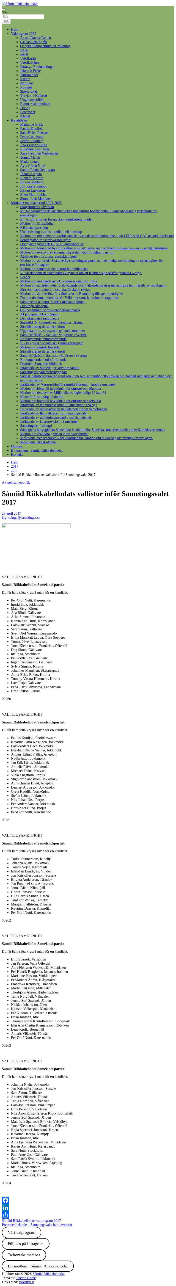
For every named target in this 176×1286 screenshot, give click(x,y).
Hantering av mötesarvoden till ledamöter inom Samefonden (63, 409)
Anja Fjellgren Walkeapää (39, 153)
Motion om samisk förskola (40, 347)
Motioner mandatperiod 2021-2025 (36, 203)
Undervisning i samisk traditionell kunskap (51, 232)
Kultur (25, 79)
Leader (25, 277)
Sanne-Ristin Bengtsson (37, 170)
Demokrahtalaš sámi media (39, 318)
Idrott (24, 54)
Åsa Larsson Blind (33, 145)
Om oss (16, 446)
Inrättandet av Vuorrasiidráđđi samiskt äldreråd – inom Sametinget (68, 384)
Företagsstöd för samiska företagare (45, 240)
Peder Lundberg (32, 141)
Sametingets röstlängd (36, 426)
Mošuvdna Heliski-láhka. (38, 442)
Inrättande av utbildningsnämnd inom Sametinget (55, 417)
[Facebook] (88, 1200)
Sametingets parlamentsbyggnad (43, 372)
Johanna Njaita (31, 174)
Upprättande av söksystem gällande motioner (52, 331)
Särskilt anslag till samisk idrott (42, 326)
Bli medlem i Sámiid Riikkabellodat (37, 450)
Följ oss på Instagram (26, 1243)
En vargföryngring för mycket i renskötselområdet (56, 219)
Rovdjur (26, 87)
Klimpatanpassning (34, 227)
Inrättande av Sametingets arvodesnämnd (49, 368)
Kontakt (17, 454)
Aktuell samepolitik (16, 482)
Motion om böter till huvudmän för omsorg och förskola (60, 388)
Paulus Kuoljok (31, 128)
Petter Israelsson (32, 137)
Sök (5, 12)
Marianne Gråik (31, 124)
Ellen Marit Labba (33, 194)
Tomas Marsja (30, 157)
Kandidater (19, 120)
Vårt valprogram (21, 1232)
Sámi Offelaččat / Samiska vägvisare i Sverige (53, 335)
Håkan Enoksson (32, 190)
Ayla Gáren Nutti (32, 166)
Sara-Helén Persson (34, 133)
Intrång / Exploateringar (37, 67)
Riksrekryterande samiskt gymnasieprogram (51, 343)
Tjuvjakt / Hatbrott (33, 95)
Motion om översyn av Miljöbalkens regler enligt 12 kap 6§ (63, 393)
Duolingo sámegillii (34, 306)
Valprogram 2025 (23, 34)
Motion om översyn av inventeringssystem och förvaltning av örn (67, 252)
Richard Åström (31, 178)
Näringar (26, 83)
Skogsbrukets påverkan (37, 207)
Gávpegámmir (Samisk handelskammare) (50, 310)
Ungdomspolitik (32, 100)
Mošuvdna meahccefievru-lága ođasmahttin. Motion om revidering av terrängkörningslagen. (86, 438)
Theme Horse (26, 1278)
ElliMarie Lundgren (34, 149)
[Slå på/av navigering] (4, 9)
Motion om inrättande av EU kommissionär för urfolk (58, 281)
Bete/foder (27, 112)
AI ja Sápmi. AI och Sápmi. (40, 314)
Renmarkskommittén (35, 104)
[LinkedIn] (88, 1207)
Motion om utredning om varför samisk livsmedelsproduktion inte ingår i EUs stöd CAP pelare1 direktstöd (97, 236)
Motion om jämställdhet (37, 223)
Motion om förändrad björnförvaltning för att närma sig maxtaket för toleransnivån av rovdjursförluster (94, 248)
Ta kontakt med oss (24, 1255)
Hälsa (24, 50)
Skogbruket (28, 91)
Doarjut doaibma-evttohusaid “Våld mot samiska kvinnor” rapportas (69, 298)
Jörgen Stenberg (32, 182)
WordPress (26, 1282)
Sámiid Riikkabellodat (49, 1274)
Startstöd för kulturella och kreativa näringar (52, 322)
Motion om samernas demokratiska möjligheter (54, 269)
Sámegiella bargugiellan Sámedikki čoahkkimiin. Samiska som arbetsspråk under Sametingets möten (92, 430)
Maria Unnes (29, 161)
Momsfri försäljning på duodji (42, 397)
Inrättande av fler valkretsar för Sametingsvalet (53, 413)
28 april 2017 (11, 513)
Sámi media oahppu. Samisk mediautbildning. (53, 302)
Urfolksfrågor (30, 62)
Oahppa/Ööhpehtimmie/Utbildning (45, 46)
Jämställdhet (29, 75)
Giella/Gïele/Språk (33, 42)
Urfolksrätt (28, 58)
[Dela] (88, 1215)
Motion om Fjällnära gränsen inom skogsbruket (54, 434)
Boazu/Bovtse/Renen (35, 38)
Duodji (25, 108)
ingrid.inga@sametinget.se (21, 517)
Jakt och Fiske (30, 71)
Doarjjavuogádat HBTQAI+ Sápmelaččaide (52, 244)
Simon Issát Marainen (36, 199)
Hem (14, 29)
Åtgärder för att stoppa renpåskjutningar (49, 256)
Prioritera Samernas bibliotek (41, 364)
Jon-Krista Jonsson (33, 186)
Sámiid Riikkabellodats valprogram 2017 (31, 1221)
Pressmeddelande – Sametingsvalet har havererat (37, 1225)
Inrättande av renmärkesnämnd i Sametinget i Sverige (58, 405)
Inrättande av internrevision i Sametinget (49, 421)
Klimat (25, 116)
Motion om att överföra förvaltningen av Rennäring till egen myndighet (71, 293)
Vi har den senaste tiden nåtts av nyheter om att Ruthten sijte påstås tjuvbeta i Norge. (81, 273)
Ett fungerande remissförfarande (43, 339)
